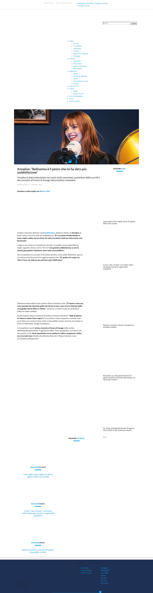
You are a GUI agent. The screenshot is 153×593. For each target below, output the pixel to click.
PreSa (75, 84)
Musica (72, 59)
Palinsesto (77, 49)
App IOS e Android (80, 54)
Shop (71, 99)
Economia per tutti (80, 81)
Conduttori (77, 46)
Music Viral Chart (80, 66)
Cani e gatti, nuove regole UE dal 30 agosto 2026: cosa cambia (119, 222)
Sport (75, 79)
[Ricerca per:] (116, 23)
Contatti (76, 56)
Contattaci (85, 568)
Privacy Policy (86, 570)
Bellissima (50, 233)
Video (71, 89)
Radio (71, 41)
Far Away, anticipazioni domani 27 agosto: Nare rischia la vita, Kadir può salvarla (118, 429)
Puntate (76, 51)
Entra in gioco (74, 101)
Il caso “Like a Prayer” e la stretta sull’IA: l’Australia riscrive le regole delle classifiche (118, 267)
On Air (75, 44)
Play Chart (77, 64)
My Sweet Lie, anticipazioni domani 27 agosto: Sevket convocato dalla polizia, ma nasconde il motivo (119, 378)
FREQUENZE (49, 3)
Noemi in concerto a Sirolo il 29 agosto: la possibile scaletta (118, 326)
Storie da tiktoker (80, 76)
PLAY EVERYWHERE (64, 3)
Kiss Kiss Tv (74, 86)
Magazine (73, 71)
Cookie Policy (86, 573)
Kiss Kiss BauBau (76, 96)
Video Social (78, 94)
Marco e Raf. (45, 191)
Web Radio (77, 69)
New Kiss (77, 61)
